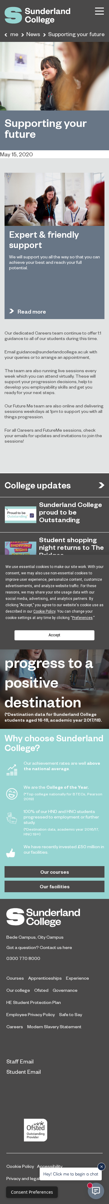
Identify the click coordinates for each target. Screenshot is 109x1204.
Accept (54, 635)
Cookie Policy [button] (44, 611)
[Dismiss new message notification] (101, 1167)
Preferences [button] (82, 618)
